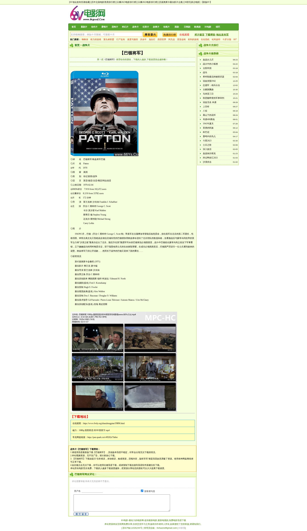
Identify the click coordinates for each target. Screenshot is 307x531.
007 (235, 39)
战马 (205, 72)
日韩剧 (187, 27)
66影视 (182, 528)
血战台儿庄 (208, 59)
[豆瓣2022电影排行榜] (147, 2)
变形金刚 (181, 39)
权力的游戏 (95, 39)
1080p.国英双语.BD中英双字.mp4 (94, 430)
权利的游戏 (193, 39)
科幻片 (125, 27)
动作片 (94, 27)
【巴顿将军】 (132, 53)
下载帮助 (210, 34)
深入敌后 (207, 149)
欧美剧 (197, 27)
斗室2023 (207, 140)
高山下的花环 (209, 115)
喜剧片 (84, 27)
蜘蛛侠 (85, 39)
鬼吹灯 (152, 39)
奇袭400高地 (209, 119)
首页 (74, 27)
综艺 (218, 27)
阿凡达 (171, 39)
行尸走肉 (120, 39)
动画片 (166, 27)
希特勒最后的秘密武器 (213, 76)
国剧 (177, 27)
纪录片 (146, 27)
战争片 (135, 27)
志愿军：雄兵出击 (211, 85)
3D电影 (207, 27)
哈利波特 (216, 39)
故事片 (156, 27)
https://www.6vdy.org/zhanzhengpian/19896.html (104, 423)
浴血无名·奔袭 (209, 102)
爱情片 (104, 27)
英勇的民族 (208, 128)
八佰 (205, 111)
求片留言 (199, 34)
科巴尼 (206, 132)
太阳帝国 (207, 68)
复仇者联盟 (108, 39)
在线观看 (184, 34)
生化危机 (205, 39)
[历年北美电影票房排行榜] (103, 2)
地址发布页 (222, 34)
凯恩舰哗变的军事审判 (213, 98)
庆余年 (143, 39)
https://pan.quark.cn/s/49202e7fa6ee (102, 437)
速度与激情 (132, 39)
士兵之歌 (207, 145)
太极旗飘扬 (208, 89)
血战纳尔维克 (209, 153)
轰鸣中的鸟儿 (209, 136)
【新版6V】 (206, 2)
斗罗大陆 (227, 39)
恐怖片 (115, 27)
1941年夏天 (208, 123)
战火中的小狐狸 (210, 64)
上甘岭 (206, 106)
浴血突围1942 (209, 81)
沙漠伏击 (207, 162)
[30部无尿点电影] (192, 2)
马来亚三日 (208, 94)
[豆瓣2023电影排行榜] (126, 2)
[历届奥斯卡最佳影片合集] (170, 2)
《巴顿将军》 (109, 59)
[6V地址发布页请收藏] (79, 2)
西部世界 (162, 39)
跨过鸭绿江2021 (210, 157)
